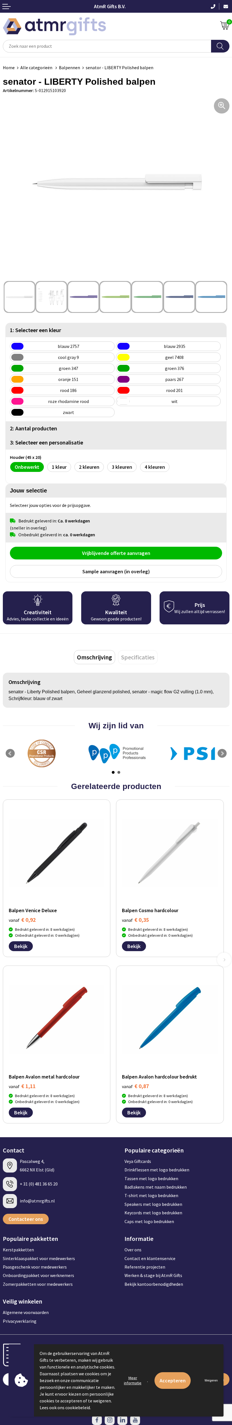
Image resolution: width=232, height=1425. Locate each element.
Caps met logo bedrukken (149, 1221)
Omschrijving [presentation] (94, 657)
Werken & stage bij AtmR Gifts (153, 1275)
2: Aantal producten (33, 428)
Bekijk (20, 946)
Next (222, 753)
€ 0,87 (135, 1086)
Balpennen (69, 67)
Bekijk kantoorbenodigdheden (153, 1284)
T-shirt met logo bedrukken (151, 1195)
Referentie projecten (144, 1267)
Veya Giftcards (137, 1161)
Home (9, 67)
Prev (10, 753)
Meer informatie (132, 1380)
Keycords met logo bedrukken (153, 1212)
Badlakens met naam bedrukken (155, 1187)
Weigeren (211, 1380)
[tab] (94, 657)
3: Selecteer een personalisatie (46, 442)
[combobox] (107, 46)
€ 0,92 (22, 919)
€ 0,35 (135, 919)
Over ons (132, 1249)
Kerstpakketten (18, 1249)
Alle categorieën (36, 67)
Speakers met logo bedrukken (153, 1204)
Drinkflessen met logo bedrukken (156, 1170)
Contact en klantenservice (149, 1258)
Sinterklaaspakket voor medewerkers (39, 1258)
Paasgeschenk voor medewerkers (35, 1267)
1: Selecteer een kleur (35, 330)
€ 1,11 (22, 1086)
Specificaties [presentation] (137, 657)
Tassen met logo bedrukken (151, 1178)
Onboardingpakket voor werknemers (38, 1275)
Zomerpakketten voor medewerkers (38, 1284)
